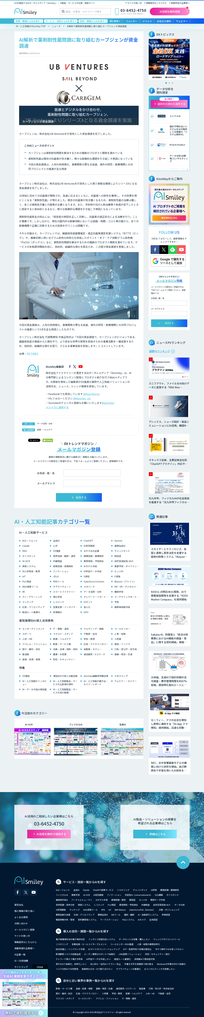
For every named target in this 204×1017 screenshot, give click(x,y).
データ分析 (179, 904)
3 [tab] (172, 83)
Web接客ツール (30, 586)
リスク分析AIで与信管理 (67, 968)
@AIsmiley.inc (91, 394)
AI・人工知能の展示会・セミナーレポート (96, 682)
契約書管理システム (87, 919)
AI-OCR (26, 561)
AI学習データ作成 (92, 571)
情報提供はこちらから (156, 2)
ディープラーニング (32, 596)
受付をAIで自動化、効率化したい (71, 963)
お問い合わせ (21, 923)
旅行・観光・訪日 (31, 649)
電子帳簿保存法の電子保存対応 (70, 939)
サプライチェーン (62, 586)
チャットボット (122, 550)
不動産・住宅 (90, 633)
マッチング (27, 601)
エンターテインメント (33, 628)
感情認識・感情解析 (63, 566)
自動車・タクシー (93, 649)
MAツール (115, 914)
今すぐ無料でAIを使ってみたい (169, 949)
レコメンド (58, 601)
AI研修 (154, 889)
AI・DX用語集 (21, 960)
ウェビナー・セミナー (125, 681)
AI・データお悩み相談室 (34, 689)
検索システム (29, 566)
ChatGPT (88, 540)
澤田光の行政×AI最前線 (65, 676)
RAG (24, 550)
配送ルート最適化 (31, 612)
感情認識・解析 (118, 899)
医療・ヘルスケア (44, 429)
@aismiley (108, 403)
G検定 (87, 576)
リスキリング (123, 889)
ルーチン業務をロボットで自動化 (99, 954)
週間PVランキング (159, 351)
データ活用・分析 (44, 423)
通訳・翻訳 (129, 914)
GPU (86, 612)
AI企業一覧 (19, 954)
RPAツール (58, 581)
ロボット (88, 601)
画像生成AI (119, 545)
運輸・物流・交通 (123, 654)
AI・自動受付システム (148, 914)
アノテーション (61, 571)
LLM (55, 545)
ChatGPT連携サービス (103, 889)
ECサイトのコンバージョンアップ (104, 949)
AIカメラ (142, 919)
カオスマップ (121, 676)
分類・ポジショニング (169, 909)
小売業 (117, 639)
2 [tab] (169, 83)
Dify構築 (159, 894)
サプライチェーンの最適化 (128, 968)
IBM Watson (120, 909)
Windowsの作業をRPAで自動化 (171, 963)
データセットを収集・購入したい (134, 939)
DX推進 (56, 550)
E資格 (117, 576)
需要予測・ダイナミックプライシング (127, 566)
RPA (103, 909)
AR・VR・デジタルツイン (127, 586)
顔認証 (117, 556)
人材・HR (27, 639)
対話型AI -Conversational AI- (138, 894)
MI (23, 591)
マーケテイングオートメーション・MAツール (127, 596)
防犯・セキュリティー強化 (157, 954)
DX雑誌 (26, 676)
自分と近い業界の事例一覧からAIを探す (89, 980)
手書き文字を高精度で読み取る (138, 963)
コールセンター (122, 628)
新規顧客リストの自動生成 (68, 954)
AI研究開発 (89, 545)
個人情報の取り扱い (24, 911)
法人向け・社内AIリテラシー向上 (105, 963)
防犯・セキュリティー (64, 659)
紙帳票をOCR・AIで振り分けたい (97, 968)
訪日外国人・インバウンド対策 (70, 949)
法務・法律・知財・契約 (65, 649)
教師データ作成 (157, 899)
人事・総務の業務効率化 (148, 944)
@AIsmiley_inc (82, 398)
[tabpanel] (169, 59)
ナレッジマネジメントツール (166, 939)
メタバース (89, 586)
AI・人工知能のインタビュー (34, 682)
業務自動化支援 (63, 914)
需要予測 (75, 894)
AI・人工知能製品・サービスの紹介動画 (65, 691)
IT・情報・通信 (61, 628)
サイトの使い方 (134, 2)
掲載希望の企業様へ (180, 2)
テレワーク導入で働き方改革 (69, 959)
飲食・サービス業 (62, 644)
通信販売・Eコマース (94, 654)
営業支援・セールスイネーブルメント (89, 944)
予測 (116, 601)
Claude (25, 545)
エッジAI (118, 571)
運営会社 (18, 904)
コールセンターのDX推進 (122, 944)
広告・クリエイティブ (33, 607)
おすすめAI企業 (91, 550)
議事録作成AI (62, 899)
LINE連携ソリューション (130, 954)
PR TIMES (32, 353)
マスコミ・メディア (63, 633)
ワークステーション (109, 919)
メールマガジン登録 (24, 929)
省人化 (87, 607)
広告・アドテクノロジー (96, 644)
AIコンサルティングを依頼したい (159, 968)
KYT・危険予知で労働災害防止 (137, 949)
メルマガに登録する (57, 407)
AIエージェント (30, 540)
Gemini (118, 540)
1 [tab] (166, 83)
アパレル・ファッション (34, 644)
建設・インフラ (122, 644)
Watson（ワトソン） (125, 581)
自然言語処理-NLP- (124, 561)
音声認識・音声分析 (65, 904)
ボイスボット (29, 556)
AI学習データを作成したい (98, 959)
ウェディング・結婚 (94, 628)
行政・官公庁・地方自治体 (127, 649)
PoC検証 (26, 581)
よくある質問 (21, 917)
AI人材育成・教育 (31, 571)
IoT (24, 576)
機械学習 (118, 591)
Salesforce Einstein (94, 581)
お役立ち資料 (164, 21)
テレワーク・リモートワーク (97, 596)
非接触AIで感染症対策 (144, 959)
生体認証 (153, 919)
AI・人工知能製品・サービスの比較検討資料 (65, 682)
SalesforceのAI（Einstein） (142, 909)
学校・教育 (89, 639)
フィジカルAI (62, 894)
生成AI (56, 540)
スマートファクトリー (64, 591)
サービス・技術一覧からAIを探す (84, 881)
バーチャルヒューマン (81, 899)
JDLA (55, 576)
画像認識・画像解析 (94, 556)
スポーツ (26, 633)
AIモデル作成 (90, 566)
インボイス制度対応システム (101, 939)
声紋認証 (166, 914)
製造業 (25, 654)
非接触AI (57, 612)
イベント (147, 21)
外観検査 (57, 561)
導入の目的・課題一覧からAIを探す (86, 931)
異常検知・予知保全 (94, 561)
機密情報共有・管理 (65, 919)
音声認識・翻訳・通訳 (64, 556)
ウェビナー (182, 21)
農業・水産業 (59, 654)
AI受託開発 (98, 894)
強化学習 (57, 596)
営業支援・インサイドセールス (66, 607)
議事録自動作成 (122, 607)
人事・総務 (120, 633)
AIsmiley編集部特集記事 (96, 676)
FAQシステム (128, 919)
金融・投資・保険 (31, 659)
